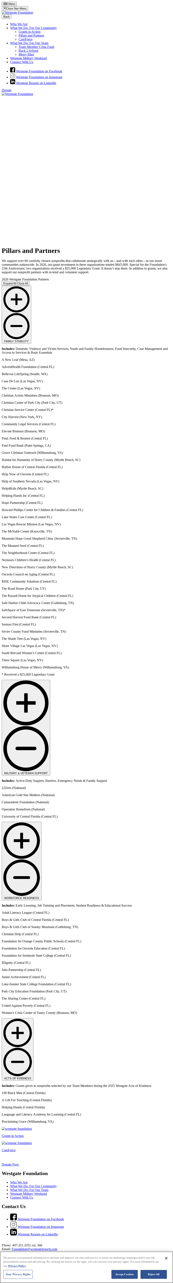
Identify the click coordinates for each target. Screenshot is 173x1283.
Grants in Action (30, 31)
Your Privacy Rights (18, 1274)
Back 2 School (28, 50)
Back (6, 16)
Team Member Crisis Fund (36, 47)
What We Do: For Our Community (33, 28)
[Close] (166, 1258)
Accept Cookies (124, 1274)
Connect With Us (21, 62)
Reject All (153, 1274)
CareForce (25, 39)
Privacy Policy (17, 1265)
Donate (6, 90)
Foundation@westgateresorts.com (34, 1249)
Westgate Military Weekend (28, 58)
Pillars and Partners (31, 35)
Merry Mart (26, 54)
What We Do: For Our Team (29, 43)
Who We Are (19, 24)
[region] (86, 1267)
